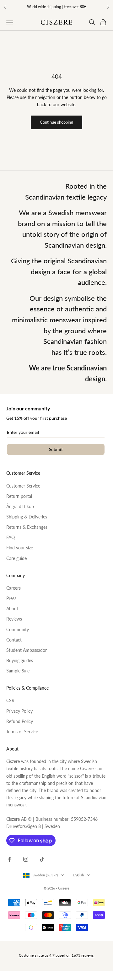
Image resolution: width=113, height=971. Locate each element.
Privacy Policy (19, 711)
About (12, 608)
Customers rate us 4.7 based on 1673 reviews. (56, 955)
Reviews (14, 619)
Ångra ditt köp (20, 506)
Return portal (19, 496)
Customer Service (23, 485)
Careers (13, 588)
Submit (56, 449)
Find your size (19, 547)
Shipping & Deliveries (26, 516)
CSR (10, 700)
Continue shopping (56, 122)
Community (17, 629)
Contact (14, 639)
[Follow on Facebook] (9, 859)
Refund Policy (19, 721)
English (78, 875)
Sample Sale (18, 670)
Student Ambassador (26, 650)
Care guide (16, 558)
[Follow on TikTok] (42, 859)
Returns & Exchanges (26, 527)
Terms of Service (22, 731)
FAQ (10, 537)
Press (11, 598)
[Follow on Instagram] (26, 859)
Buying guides (19, 660)
